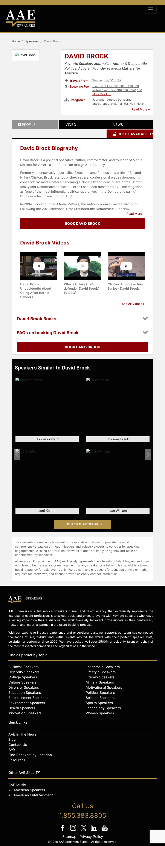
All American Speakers (26, 790)
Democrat (124, 99)
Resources (16, 760)
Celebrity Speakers (23, 672)
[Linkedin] (94, 831)
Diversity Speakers (23, 687)
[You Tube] (105, 831)
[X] (84, 831)
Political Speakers (100, 692)
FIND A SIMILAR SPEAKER (82, 524)
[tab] (35, 124)
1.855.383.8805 (82, 815)
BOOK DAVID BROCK (82, 223)
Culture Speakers (22, 682)
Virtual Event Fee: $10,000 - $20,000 (117, 90)
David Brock (86, 56)
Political (123, 103)
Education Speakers (24, 692)
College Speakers (22, 677)
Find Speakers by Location (30, 755)
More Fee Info (101, 94)
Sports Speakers (99, 703)
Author (111, 99)
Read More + (141, 109)
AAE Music (17, 785)
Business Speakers (23, 667)
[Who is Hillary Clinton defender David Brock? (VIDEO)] (82, 266)
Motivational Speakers (104, 687)
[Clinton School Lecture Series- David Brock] (126, 266)
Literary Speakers (100, 677)
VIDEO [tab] (71, 124)
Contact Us (17, 744)
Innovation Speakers (24, 713)
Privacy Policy (91, 836)
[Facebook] (63, 831)
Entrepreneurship (104, 103)
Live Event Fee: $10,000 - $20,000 (115, 86)
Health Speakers (21, 708)
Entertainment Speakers (27, 698)
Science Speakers (100, 698)
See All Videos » (133, 303)
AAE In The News (22, 734)
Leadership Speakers (103, 667)
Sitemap (69, 836)
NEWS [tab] (118, 124)
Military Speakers (100, 682)
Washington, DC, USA (106, 80)
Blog (12, 739)
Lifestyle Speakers (101, 672)
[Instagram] (73, 831)
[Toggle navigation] (151, 9)
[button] (17, 454)
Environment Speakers (26, 703)
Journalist (98, 99)
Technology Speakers (103, 708)
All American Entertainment (30, 795)
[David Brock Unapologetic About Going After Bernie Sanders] (38, 266)
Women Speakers (100, 713)
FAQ (11, 750)
